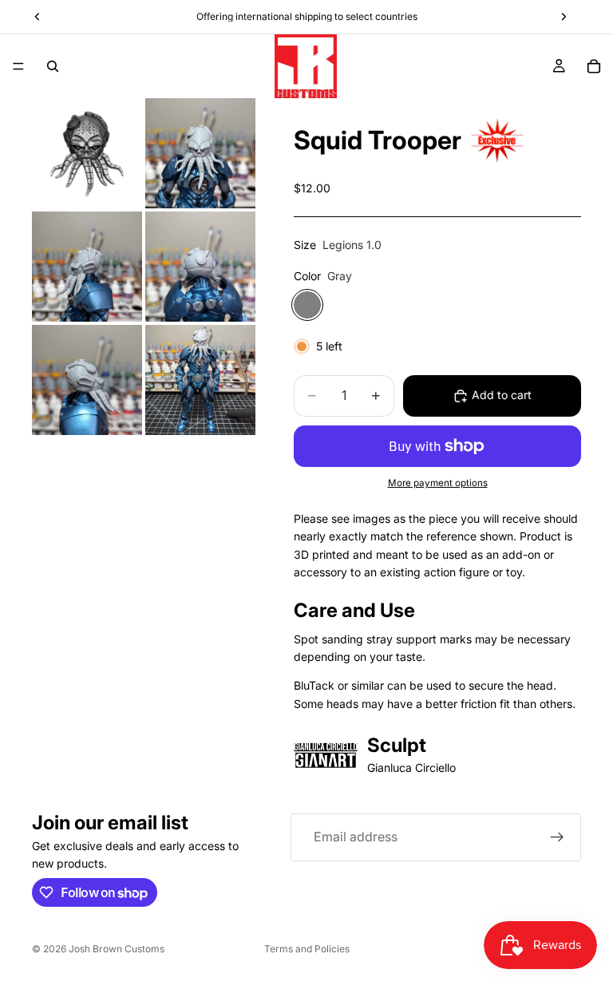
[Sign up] (557, 837)
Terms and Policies (307, 949)
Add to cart (502, 395)
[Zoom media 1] (87, 153)
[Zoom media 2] (200, 153)
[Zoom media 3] (87, 267)
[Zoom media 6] (200, 380)
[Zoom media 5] (87, 380)
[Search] (52, 66)
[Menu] (18, 66)
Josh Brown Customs (116, 949)
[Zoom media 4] (200, 267)
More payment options (438, 483)
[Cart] (593, 66)
